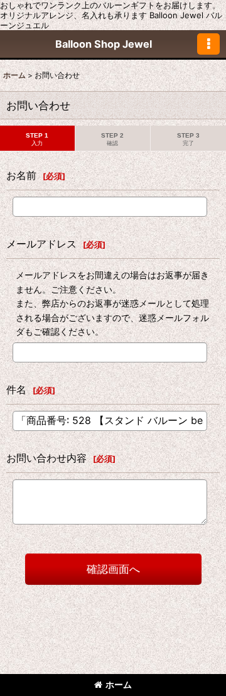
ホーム (118, 684)
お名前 (21, 175)
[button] (208, 44)
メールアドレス (41, 243)
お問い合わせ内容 (46, 458)
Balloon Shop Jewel (103, 44)
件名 (16, 389)
